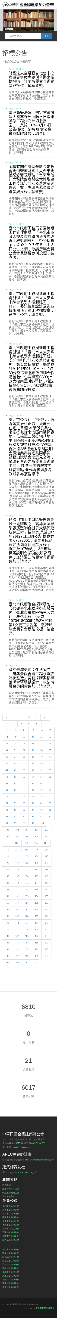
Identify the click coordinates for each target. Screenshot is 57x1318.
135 (46, 869)
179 (36, 929)
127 (17, 863)
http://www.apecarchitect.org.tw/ (39, 1160)
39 (33, 757)
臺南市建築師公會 (10, 1221)
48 (7, 770)
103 (26, 830)
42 (7, 763)
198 (26, 956)
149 (36, 889)
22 (41, 737)
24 (7, 743)
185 (46, 936)
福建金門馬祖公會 (10, 1228)
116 (7, 850)
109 (36, 836)
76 (41, 796)
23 (50, 737)
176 (7, 929)
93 (33, 816)
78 (7, 803)
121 (7, 856)
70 (41, 790)
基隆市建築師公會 (10, 1236)
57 (33, 777)
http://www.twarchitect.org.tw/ (23, 1172)
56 (24, 777)
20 (24, 737)
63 (33, 783)
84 (7, 810)
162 (17, 909)
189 (36, 943)
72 (7, 796)
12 (7, 730)
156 (7, 903)
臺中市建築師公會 (10, 1217)
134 (36, 869)
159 (36, 903)
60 (7, 783)
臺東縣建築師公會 (10, 1283)
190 (46, 943)
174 (36, 923)
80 (24, 803)
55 (15, 777)
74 (24, 796)
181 (7, 936)
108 (26, 836)
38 (24, 757)
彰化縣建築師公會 (10, 1257)
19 (15, 737)
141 (7, 883)
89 (50, 810)
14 (24, 730)
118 (26, 850)
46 (41, 763)
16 (41, 730)
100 (42, 823)
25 (15, 743)
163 (26, 909)
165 (46, 909)
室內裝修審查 (8, 1196)
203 (26, 962)
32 (24, 750)
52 (41, 770)
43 (15, 763)
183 (26, 936)
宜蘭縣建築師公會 (10, 1232)
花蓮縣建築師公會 (10, 1279)
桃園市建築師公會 (10, 1224)
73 (15, 796)
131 (7, 869)
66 (7, 790)
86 (24, 810)
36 (7, 757)
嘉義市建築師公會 (10, 1272)
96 (7, 823)
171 (7, 923)
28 (41, 743)
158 (26, 903)
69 (33, 790)
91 (15, 816)
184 (36, 936)
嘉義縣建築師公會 (10, 1268)
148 (26, 889)
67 (15, 790)
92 (24, 816)
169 (36, 916)
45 (33, 763)
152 (17, 896)
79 (15, 803)
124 (36, 856)
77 (50, 796)
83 (50, 803)
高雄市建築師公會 (10, 1209)
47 (50, 763)
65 (50, 783)
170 (46, 916)
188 (26, 943)
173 (26, 923)
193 (26, 949)
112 (16, 843)
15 (33, 730)
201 (7, 962)
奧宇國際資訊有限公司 (45, 1308)
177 (17, 929)
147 (17, 889)
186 (7, 943)
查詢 (46, 36)
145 (46, 883)
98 (24, 823)
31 (15, 750)
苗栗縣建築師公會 (10, 1253)
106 (7, 836)
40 (41, 757)
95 (50, 816)
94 (41, 816)
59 (50, 777)
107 (17, 836)
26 (24, 743)
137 (17, 876)
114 (36, 843)
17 (50, 730)
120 (46, 850)
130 (46, 863)
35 (50, 750)
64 (41, 783)
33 (33, 750)
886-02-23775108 (15, 1143)
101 (7, 830)
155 (46, 896)
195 (46, 949)
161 (7, 909)
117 (16, 850)
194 (36, 949)
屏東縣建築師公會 (10, 1275)
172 (17, 923)
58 (41, 777)
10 (37, 724)
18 (7, 737)
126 (7, 863)
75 (33, 796)
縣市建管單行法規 (10, 1189)
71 (50, 790)
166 (7, 916)
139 (36, 876)
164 (36, 909)
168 (26, 916)
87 (33, 810)
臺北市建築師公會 (10, 1206)
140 (46, 876)
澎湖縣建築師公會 (10, 1287)
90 (7, 816)
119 (36, 850)
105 (46, 830)
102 (17, 830)
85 (15, 810)
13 (15, 730)
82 (41, 803)
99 (33, 823)
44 (24, 763)
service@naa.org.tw (22, 1147)
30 (7, 750)
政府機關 (6, 1185)
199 (36, 956)
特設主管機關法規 (10, 1192)
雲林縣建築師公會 (10, 1264)
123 (26, 856)
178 (26, 929)
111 (7, 843)
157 (17, 903)
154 (36, 896)
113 (26, 843)
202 (17, 962)
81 (33, 803)
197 (17, 956)
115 (45, 843)
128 (26, 863)
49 (15, 770)
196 (7, 956)
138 (26, 876)
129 (36, 863)
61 (15, 783)
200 (46, 956)
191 (7, 949)
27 (33, 743)
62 (24, 783)
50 (24, 770)
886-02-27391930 (37, 1143)
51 (33, 770)
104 (36, 830)
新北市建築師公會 (10, 1213)
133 (26, 869)
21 (33, 737)
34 (41, 750)
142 (17, 883)
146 (7, 889)
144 (36, 883)
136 (7, 876)
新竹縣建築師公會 (10, 1239)
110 (46, 836)
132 (17, 869)
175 (46, 923)
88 (41, 810)
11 (46, 724)
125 (46, 856)
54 (7, 777)
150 (46, 889)
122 (17, 856)
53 (50, 770)
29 (50, 743)
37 (15, 757)
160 (46, 903)
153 (26, 896)
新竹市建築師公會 (10, 1249)
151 (7, 896)
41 (50, 757)
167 (17, 916)
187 (17, 943)
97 (15, 823)
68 (24, 790)
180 (46, 929)
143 (26, 883)
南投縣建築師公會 (10, 1260)
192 (17, 949)
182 (17, 936)
